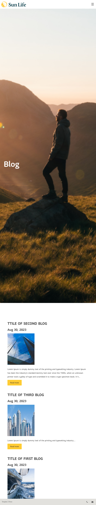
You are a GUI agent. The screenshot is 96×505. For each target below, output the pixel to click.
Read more (14, 382)
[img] (48, 151)
